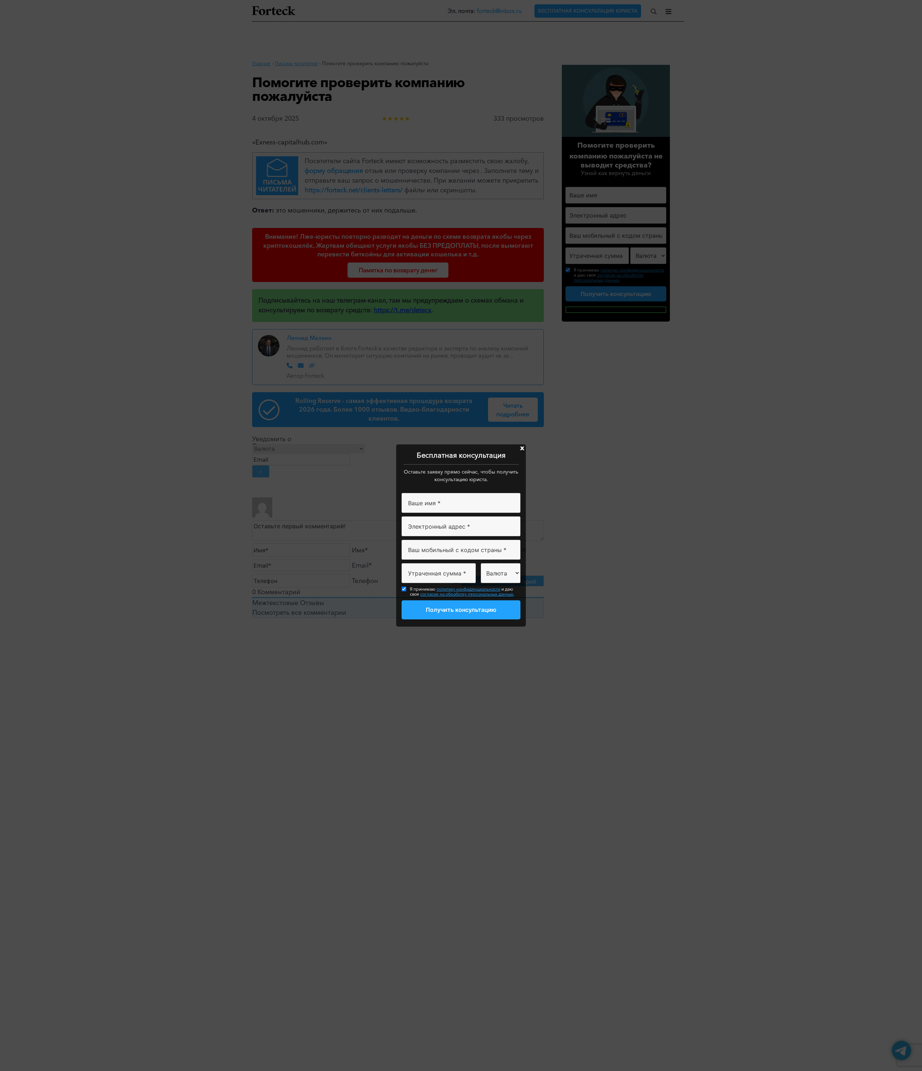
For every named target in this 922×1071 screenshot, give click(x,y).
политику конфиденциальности (468, 589)
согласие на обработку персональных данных (466, 594)
